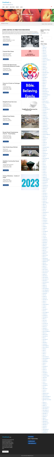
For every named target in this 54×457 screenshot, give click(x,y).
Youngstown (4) (45, 430)
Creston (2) (45, 144)
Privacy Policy (31, 436)
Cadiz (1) (44, 104)
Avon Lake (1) (45, 71)
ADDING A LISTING (35, 33)
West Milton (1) (45, 413)
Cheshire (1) (45, 123)
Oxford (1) (44, 307)
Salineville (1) (45, 342)
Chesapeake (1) (45, 121)
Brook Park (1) (45, 96)
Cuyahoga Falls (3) (46, 147)
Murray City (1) (45, 272)
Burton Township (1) (46, 102)
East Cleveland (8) (46, 158)
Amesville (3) (45, 55)
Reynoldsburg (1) (46, 329)
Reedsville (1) (45, 328)
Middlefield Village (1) (46, 259)
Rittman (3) (44, 332)
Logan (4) (44, 232)
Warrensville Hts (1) (46, 398)
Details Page (6, 44)
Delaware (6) (45, 150)
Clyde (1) (44, 136)
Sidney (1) (44, 353)
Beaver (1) (44, 78)
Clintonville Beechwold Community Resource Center (11, 65)
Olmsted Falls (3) (45, 304)
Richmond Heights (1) (46, 331)
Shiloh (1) (44, 350)
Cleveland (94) (45, 132)
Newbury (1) (45, 285)
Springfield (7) (45, 359)
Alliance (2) (44, 51)
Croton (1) (44, 145)
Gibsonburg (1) (45, 186)
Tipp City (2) (45, 377)
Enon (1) (44, 163)
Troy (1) (44, 382)
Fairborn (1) (45, 166)
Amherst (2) (45, 56)
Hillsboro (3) (45, 205)
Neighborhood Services (10, 102)
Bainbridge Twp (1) (46, 72)
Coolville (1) (45, 139)
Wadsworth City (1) (46, 393)
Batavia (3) (44, 75)
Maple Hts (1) (45, 244)
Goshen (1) (45, 190)
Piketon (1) (44, 318)
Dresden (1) (45, 155)
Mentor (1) (44, 256)
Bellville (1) (44, 83)
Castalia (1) (45, 115)
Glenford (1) (45, 188)
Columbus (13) (45, 137)
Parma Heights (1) (46, 312)
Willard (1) (44, 418)
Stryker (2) (44, 367)
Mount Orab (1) (45, 269)
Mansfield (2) (45, 242)
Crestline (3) (45, 142)
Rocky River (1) (45, 336)
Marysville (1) (45, 248)
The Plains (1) (45, 374)
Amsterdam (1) (45, 58)
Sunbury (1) (45, 369)
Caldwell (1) (45, 105)
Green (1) (44, 191)
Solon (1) (44, 355)
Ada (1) (44, 45)
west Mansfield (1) (46, 411)
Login (21, 7)
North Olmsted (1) (46, 288)
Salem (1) (44, 340)
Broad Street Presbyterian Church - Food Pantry (10, 133)
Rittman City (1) (45, 334)
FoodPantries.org (31, 441)
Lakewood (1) (45, 218)
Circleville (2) (45, 131)
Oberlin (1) (44, 301)
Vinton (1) (44, 391)
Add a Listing (5, 451)
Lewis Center (50, 23)
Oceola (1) (44, 302)
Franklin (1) (45, 174)
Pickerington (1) (45, 317)
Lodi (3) (44, 229)
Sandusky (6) (45, 344)
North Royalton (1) (46, 291)
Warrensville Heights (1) (47, 396)
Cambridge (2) (45, 107)
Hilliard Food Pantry (8, 116)
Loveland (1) (45, 237)
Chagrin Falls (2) (45, 118)
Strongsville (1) (45, 366)
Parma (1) (44, 310)
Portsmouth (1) (45, 325)
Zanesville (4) (45, 432)
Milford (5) (44, 263)
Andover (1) (45, 61)
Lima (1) (44, 225)
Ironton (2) (44, 213)
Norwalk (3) (45, 296)
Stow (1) (44, 364)
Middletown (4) (45, 261)
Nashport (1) (45, 274)
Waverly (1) (45, 402)
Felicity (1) (44, 169)
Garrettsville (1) (45, 182)
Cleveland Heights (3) (46, 134)
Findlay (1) (44, 171)
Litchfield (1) (45, 226)
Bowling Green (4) (46, 91)
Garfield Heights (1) (46, 178)
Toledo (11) (45, 379)
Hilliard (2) (44, 204)
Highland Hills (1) (45, 202)
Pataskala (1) (45, 313)
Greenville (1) (45, 194)
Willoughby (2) (45, 421)
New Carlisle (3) (45, 277)
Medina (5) (44, 253)
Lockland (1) (45, 228)
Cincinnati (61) (45, 129)
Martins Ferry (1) (45, 247)
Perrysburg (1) (45, 315)
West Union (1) (45, 415)
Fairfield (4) (45, 167)
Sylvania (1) (45, 371)
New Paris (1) (45, 280)
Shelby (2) (44, 348)
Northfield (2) (45, 293)
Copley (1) (44, 140)
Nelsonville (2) (45, 275)
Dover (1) (44, 151)
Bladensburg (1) (45, 88)
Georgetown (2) (45, 185)
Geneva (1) (45, 183)
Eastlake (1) (45, 159)
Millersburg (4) (45, 264)
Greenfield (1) (45, 193)
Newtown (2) (45, 286)
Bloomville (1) (45, 90)
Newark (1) (44, 283)
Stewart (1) (44, 363)
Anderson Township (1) (46, 59)
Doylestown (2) (45, 153)
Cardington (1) (45, 112)
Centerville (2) (45, 117)
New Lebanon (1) (46, 278)
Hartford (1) (45, 201)
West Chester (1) (45, 408)
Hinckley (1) (45, 207)
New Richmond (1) (46, 282)
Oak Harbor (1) (45, 299)
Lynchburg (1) (45, 239)
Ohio (46, 23)
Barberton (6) (45, 74)
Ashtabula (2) (45, 67)
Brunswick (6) (45, 97)
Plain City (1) (45, 320)
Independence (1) (46, 212)
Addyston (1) (45, 47)
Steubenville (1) (45, 361)
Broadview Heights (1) (46, 94)
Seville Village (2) (45, 345)
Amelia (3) (44, 53)
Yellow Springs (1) (46, 429)
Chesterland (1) (45, 124)
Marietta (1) (45, 245)
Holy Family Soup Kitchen (10, 147)
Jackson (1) (45, 215)
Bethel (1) (44, 86)
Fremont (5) (45, 175)
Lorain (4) (44, 236)
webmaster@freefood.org (9, 4)
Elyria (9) (44, 161)
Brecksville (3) (45, 93)
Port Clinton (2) (45, 323)
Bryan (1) (44, 99)
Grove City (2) (45, 196)
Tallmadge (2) (45, 372)
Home (3, 7)
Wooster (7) (45, 427)
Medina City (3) (45, 255)
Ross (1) (44, 337)
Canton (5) (44, 110)
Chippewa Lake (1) (46, 128)
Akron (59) (44, 48)
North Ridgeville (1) (46, 290)
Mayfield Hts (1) (45, 252)
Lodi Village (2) (45, 231)
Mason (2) (44, 250)
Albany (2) (44, 50)
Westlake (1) (45, 416)
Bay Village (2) (45, 77)
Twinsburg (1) (45, 383)
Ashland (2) (45, 64)
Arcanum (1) (45, 63)
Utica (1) (44, 386)
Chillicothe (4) (45, 126)
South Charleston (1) (46, 358)
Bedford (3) (45, 80)
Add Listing (12, 7)
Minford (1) (44, 266)
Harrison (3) (45, 199)
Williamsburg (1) (45, 419)
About (7, 7)
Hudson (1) (44, 209)
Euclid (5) (44, 164)
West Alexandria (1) (46, 407)
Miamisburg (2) (45, 258)
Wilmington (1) (45, 424)
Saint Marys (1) (45, 339)
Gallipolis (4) (45, 177)
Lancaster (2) (45, 220)
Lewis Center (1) (45, 223)
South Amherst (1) (46, 356)
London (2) (44, 234)
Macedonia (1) (45, 240)
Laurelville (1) (45, 221)
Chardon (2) (45, 120)
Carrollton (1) (45, 113)
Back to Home (5, 23)
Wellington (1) (45, 403)
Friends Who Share (8, 51)
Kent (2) (44, 217)
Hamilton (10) (45, 198)
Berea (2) (44, 85)
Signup (17, 7)
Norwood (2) (45, 298)
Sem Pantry (6, 37)
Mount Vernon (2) (46, 271)
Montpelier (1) (45, 267)
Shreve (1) (44, 352)
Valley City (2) (45, 388)
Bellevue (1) (45, 82)
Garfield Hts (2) (45, 180)
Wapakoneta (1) (45, 394)
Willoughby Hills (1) (46, 422)
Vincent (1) (44, 390)
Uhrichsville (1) (45, 385)
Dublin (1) (44, 156)
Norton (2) (44, 294)
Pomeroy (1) (45, 321)
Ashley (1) (44, 66)
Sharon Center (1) (46, 347)
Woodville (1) (45, 426)
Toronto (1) (44, 380)
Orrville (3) (44, 305)
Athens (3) (44, 69)
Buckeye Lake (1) (46, 101)
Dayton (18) (45, 148)
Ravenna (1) (45, 326)
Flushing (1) (45, 172)
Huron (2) (44, 210)
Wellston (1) (45, 405)
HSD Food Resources (32, 443)
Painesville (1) (45, 309)
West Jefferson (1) (46, 410)
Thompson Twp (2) (46, 375)
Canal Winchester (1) (46, 109)
